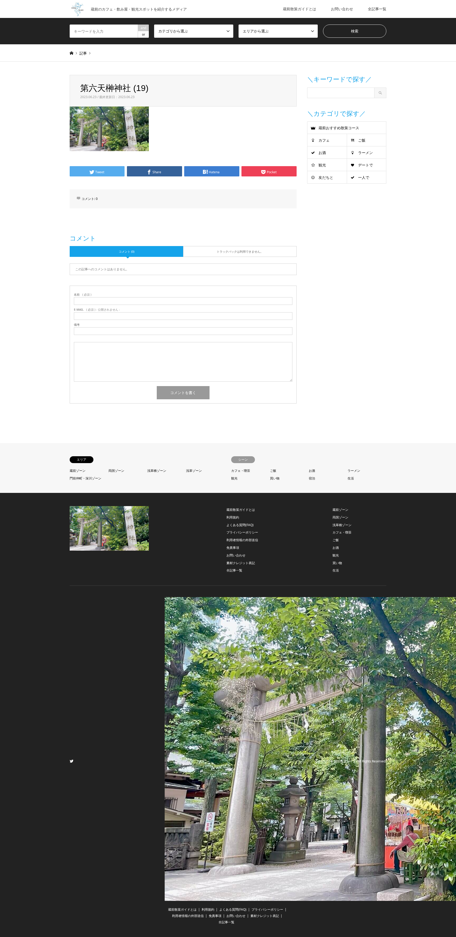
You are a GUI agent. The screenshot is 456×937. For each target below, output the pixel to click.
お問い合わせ (342, 8)
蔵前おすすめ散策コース (339, 127)
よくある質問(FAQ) (240, 525)
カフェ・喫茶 (240, 470)
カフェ (324, 140)
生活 (351, 478)
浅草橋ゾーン (156, 470)
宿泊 (312, 478)
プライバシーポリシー (242, 532)
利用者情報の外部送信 (242, 540)
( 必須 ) (82, 294)
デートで (365, 164)
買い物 (274, 478)
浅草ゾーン (194, 470)
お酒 (322, 152)
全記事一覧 (377, 8)
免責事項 (232, 547)
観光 (322, 164)
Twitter (71, 761)
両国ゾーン (116, 470)
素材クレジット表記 (240, 563)
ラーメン (365, 152)
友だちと (326, 177)
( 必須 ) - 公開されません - (97, 309)
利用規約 (232, 517)
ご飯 (361, 140)
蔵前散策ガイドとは (299, 8)
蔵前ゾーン (78, 470)
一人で (363, 177)
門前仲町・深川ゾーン (85, 478)
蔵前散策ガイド (345, 761)
